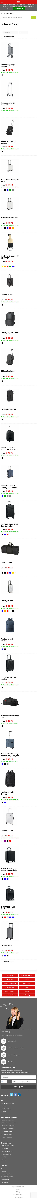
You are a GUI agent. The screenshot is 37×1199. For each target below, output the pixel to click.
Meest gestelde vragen (8, 1103)
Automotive (5, 1148)
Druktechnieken (6, 1109)
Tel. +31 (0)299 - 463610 (7, 1177)
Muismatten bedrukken (8, 1125)
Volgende (11, 36)
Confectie (4, 1157)
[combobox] (17, 17)
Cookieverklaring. (27, 6)
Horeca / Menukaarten (8, 1145)
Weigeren (28, 9)
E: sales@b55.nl (5, 1179)
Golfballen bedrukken (8, 1120)
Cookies (18, 1189)
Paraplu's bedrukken (7, 1134)
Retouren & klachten (18, 1194)
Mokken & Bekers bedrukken (10, 1123)
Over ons (4, 1106)
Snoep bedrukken (7, 1137)
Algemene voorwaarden (18, 1186)
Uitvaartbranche (6, 1154)
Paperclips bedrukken (8, 1128)
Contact (4, 1111)
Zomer (3, 1160)
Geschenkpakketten (7, 1151)
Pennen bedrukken (7, 1131)
